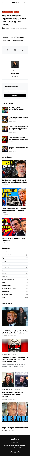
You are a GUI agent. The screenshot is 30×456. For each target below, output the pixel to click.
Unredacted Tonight (7, 294)
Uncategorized (5, 291)
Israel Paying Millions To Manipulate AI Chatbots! (16, 108)
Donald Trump (6, 40)
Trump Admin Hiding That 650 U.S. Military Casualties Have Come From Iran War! (18, 128)
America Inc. (5, 252)
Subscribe (14, 95)
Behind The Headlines (7, 255)
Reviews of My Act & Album (9, 288)
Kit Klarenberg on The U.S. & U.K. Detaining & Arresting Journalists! (14, 181)
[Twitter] (15, 451)
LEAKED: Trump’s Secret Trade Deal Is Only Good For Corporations (15, 332)
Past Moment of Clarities (8, 279)
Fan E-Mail (4, 270)
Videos (17, 11)
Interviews (4, 273)
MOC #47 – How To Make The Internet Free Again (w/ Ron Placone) (12, 394)
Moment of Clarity (9, 445)
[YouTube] (18, 451)
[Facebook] (11, 451)
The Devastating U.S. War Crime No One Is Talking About (18, 138)
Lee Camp (15, 2)
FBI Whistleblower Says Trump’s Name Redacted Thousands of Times (14, 210)
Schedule (10, 448)
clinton (13, 37)
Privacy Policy (18, 448)
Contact (22, 445)
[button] (2, 2)
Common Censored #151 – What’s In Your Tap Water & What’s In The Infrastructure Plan (15, 359)
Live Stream (5, 276)
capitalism (5, 37)
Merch (17, 445)
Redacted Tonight (7, 11)
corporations (20, 37)
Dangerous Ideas (6, 264)
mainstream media (18, 40)
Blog (3, 258)
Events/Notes (5, 267)
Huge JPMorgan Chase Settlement (15, 428)
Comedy (4, 261)
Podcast (4, 282)
